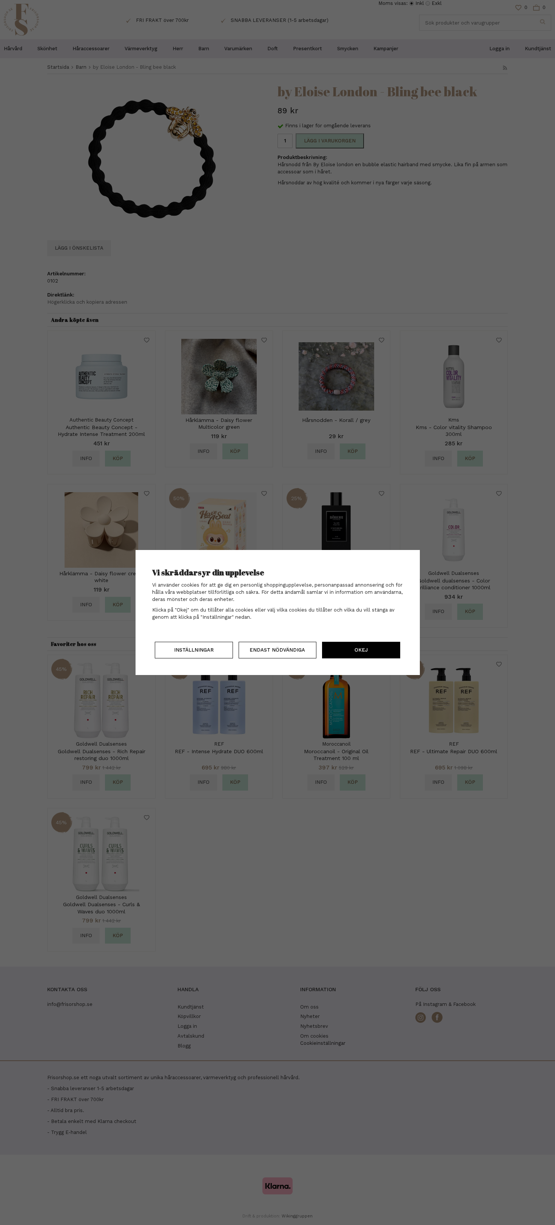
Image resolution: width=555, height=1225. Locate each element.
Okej (361, 650)
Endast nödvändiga (277, 650)
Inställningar (194, 650)
